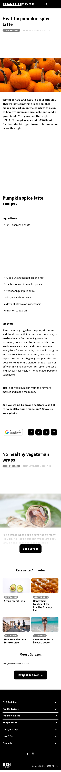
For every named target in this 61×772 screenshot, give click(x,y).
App (54, 432)
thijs (49, 30)
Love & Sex (8, 736)
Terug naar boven (28, 675)
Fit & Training (10, 702)
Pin (46, 432)
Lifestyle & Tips (10, 729)
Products (7, 743)
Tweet (38, 432)
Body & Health (10, 722)
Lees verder (30, 549)
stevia (19, 304)
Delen (31, 432)
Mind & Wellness (11, 715)
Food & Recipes (11, 30)
